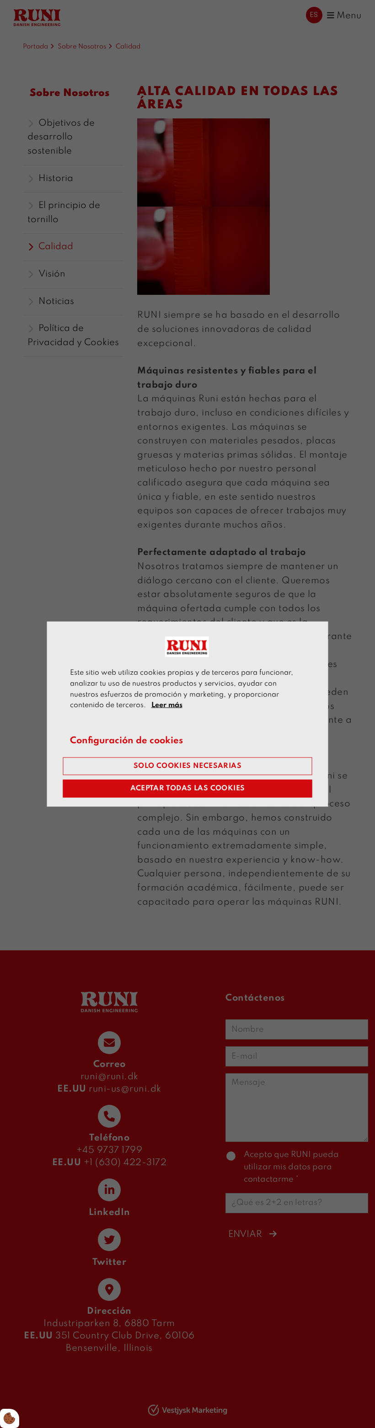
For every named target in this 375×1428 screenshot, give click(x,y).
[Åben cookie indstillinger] (9, 1418)
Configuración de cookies (126, 741)
